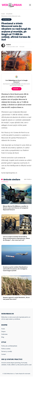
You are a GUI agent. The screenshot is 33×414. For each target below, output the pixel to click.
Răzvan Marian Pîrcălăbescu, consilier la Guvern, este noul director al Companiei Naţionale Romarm (15, 208)
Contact (3, 354)
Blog (2, 337)
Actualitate (9, 14)
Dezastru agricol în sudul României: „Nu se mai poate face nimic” (16, 298)
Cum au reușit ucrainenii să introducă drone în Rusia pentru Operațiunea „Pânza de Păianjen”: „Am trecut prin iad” (16, 238)
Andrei (8, 45)
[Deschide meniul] (30, 5)
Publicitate (4, 334)
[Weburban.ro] (11, 5)
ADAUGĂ (16, 89)
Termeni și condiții (6, 351)
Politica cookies (5, 348)
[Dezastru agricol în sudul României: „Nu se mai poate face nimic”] (16, 285)
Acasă (3, 14)
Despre (3, 331)
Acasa (3, 329)
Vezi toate (27, 179)
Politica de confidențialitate (9, 346)
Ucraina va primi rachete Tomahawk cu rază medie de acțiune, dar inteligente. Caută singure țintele (15, 268)
